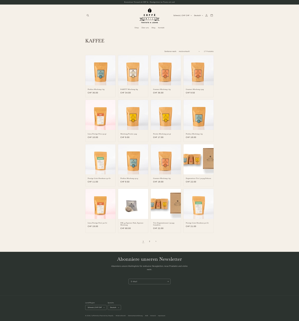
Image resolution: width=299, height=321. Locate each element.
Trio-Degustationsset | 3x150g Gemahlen (163, 224)
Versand (153, 315)
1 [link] (143, 241)
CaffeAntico (95, 315)
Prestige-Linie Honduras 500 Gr (197, 223)
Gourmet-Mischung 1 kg (162, 89)
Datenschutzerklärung (135, 315)
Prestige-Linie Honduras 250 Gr (99, 178)
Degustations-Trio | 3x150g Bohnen (198, 178)
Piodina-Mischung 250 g (129, 178)
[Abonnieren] (167, 281)
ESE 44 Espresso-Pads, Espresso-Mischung (132, 224)
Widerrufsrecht (121, 315)
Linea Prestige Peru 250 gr (97, 134)
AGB (146, 315)
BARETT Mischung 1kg (129, 89)
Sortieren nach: (170, 51)
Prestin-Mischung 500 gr (162, 134)
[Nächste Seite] (155, 241)
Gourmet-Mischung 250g (195, 89)
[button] (87, 15)
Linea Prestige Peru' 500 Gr (97, 223)
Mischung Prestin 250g (128, 134)
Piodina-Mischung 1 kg (96, 89)
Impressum (161, 315)
